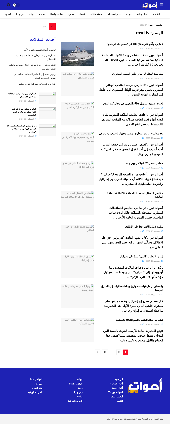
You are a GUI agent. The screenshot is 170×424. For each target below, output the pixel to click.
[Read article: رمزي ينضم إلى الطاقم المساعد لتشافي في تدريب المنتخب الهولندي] (47, 130)
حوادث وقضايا (56, 14)
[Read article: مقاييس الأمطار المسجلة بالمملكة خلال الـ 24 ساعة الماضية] (77, 203)
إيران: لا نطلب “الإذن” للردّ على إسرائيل (141, 256)
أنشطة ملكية (96, 14)
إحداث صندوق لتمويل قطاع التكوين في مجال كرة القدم (133, 103)
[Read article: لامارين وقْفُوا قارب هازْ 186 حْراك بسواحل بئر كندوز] (77, 54)
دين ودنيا (20, 14)
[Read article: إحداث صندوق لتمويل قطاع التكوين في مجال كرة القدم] (77, 113)
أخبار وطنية (142, 14)
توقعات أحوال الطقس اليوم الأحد (40, 49)
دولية (31, 14)
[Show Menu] (161, 5)
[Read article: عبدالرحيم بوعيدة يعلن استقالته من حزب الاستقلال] (47, 98)
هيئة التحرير (36, 388)
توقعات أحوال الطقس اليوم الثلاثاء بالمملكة (139, 319)
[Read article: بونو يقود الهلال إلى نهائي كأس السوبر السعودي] (77, 84)
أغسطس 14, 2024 (153, 48)
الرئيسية (157, 14)
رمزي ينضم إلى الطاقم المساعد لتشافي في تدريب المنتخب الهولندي (22, 128)
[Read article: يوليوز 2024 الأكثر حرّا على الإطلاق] (77, 237)
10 (105, 352)
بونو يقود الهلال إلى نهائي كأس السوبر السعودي (137, 73)
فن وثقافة (6, 14)
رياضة (42, 14)
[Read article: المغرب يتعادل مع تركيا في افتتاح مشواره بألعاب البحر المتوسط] (47, 113)
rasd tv (143, 25)
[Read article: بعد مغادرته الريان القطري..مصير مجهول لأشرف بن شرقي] (77, 143)
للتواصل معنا (36, 379)
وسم (151, 25)
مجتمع (71, 14)
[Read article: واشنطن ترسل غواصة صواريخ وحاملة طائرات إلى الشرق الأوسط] (77, 296)
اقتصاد (82, 14)
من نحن (38, 383)
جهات (129, 14)
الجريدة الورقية (75, 401)
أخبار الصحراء (114, 14)
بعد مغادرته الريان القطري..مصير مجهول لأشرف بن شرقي (131, 133)
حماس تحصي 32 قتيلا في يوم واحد (144, 163)
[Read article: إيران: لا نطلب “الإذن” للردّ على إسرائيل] (77, 266)
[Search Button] (8, 5)
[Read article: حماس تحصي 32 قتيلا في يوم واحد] (77, 173)
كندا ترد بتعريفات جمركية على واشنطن (37, 83)
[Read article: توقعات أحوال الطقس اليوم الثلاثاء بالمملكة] (77, 330)
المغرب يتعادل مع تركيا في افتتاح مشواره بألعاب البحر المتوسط (24, 112)
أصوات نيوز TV (115, 392)
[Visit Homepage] (150, 5)
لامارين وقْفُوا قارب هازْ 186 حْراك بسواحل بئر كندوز (135, 44)
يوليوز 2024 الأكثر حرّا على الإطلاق (144, 226)
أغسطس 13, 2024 (153, 108)
